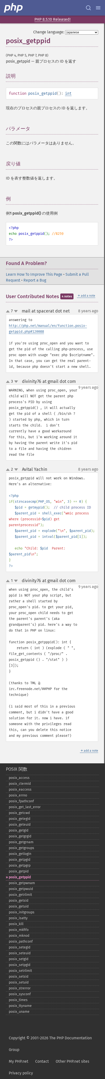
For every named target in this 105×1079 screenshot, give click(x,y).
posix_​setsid (18, 977)
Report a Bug (34, 280)
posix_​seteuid (20, 953)
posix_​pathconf (21, 941)
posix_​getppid (20, 877)
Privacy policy (21, 1073)
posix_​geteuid (20, 825)
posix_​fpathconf (21, 801)
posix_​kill (16, 924)
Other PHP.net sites (72, 1061)
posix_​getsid (18, 901)
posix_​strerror (20, 988)
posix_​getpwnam (22, 883)
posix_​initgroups (21, 912)
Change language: (48, 32)
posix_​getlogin (20, 854)
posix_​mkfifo (19, 930)
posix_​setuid (19, 982)
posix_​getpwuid (21, 889)
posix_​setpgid (19, 965)
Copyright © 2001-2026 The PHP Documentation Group (50, 1044)
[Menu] (98, 8)
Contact (42, 1061)
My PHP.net (18, 1061)
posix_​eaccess (20, 789)
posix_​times (18, 1000)
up (9, 311)
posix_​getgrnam (21, 842)
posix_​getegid (19, 819)
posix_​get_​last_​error (25, 807)
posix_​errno (18, 795)
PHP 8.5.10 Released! (52, 19)
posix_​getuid (19, 906)
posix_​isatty (18, 918)
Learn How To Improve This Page (34, 274)
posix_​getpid (19, 871)
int (68, 93)
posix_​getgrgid (20, 836)
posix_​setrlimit (20, 971)
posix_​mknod (19, 936)
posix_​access (19, 778)
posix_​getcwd (19, 813)
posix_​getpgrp (20, 865)
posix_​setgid (18, 959)
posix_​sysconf (20, 994)
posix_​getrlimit (20, 895)
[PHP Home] (13, 8)
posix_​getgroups (21, 848)
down (16, 311)
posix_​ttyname (20, 1006)
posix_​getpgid (19, 860)
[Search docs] (88, 8)
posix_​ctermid (20, 784)
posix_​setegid (19, 947)
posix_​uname (19, 1012)
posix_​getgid (18, 830)
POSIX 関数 (16, 769)
